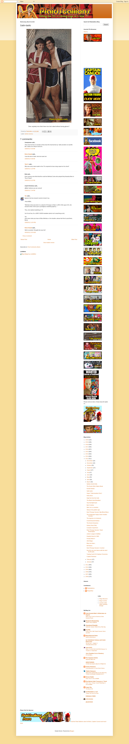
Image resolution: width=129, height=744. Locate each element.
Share (85, 32)
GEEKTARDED (90, 662)
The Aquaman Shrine (92, 658)
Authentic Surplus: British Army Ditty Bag (96, 626)
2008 (87, 572)
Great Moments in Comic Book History (95, 668)
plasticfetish (89, 702)
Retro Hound (28, 154)
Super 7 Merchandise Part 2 (94, 493)
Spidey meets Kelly (92, 484)
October (89, 465)
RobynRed (90, 591)
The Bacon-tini (89, 688)
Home (49, 239)
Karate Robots (91, 488)
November (90, 463)
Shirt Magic (90, 541)
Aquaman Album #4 (90, 659)
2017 (87, 447)
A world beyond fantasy (93, 520)
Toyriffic (88, 629)
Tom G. (27, 164)
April (88, 479)
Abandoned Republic (92, 625)
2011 (87, 564)
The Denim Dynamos (92, 523)
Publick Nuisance (91, 671)
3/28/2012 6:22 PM (30, 180)
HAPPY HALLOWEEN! (91, 622)
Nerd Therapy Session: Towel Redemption (95, 530)
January (89, 562)
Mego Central (103, 601)
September (90, 467)
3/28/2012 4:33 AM (30, 148)
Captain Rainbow (91, 556)
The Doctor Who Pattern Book (95, 486)
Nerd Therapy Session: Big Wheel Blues (98, 512)
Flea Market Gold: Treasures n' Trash (96, 681)
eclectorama (89, 699)
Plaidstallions (91, 588)
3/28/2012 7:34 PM (30, 190)
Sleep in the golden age (93, 510)
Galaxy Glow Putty (92, 525)
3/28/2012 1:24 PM (30, 168)
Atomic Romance (91, 666)
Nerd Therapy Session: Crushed (95, 548)
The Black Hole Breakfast (93, 500)
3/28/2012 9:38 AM (30, 158)
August (89, 470)
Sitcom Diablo (90, 677)
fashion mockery (29, 133)
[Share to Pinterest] (51, 132)
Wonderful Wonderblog (92, 621)
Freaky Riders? (91, 538)
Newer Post (24, 239)
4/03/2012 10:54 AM (30, 232)
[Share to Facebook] (49, 132)
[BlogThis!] (45, 132)
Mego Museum (103, 599)
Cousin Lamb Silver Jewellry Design (103, 604)
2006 (87, 576)
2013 (87, 456)
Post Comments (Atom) (34, 247)
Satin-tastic (90, 491)
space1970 (89, 647)
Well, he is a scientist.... (93, 507)
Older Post (74, 239)
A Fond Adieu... (89, 655)
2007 (87, 574)
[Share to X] (47, 132)
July (88, 472)
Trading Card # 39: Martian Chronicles (97, 554)
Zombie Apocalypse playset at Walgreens (96, 663)
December (90, 460)
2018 (87, 444)
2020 (87, 440)
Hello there (90, 495)
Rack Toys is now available (92, 678)
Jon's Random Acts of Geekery (95, 653)
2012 (87, 458)
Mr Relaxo (89, 545)
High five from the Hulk (93, 498)
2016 (87, 449)
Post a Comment (27, 236)
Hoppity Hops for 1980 (93, 536)
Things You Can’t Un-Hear (92, 693)
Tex (26, 196)
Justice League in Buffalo (93, 534)
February (89, 559)
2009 (87, 569)
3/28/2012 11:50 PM (30, 222)
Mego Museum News (92, 635)
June (88, 475)
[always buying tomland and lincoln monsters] (91, 399)
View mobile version (48, 242)
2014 (87, 454)
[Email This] (43, 132)
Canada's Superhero (92, 527)
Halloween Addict (91, 696)
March (89, 482)
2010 (87, 567)
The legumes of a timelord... (94, 518)
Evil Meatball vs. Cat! (92, 691)
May (88, 477)
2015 (87, 451)
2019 (87, 442)
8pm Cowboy (90, 505)
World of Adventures (91, 637)
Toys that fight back (92, 503)
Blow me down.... (91, 543)
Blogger (72, 731)
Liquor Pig (89, 687)
